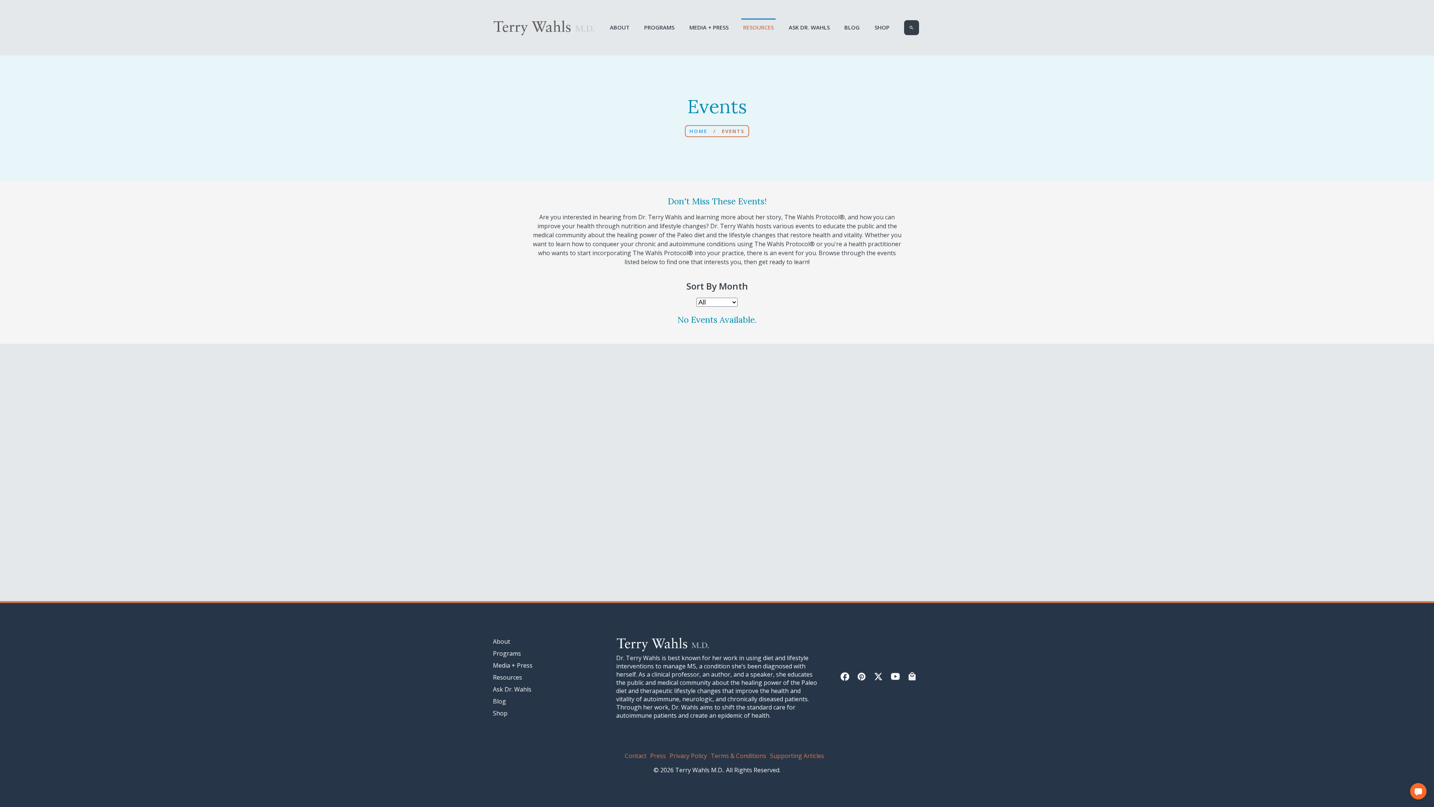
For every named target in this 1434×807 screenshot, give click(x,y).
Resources (758, 27)
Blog (852, 27)
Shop (882, 27)
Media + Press (709, 27)
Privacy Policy (688, 756)
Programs (659, 27)
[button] (1418, 791)
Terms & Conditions (738, 756)
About (620, 27)
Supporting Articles (797, 756)
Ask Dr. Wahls (809, 27)
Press (658, 756)
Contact (635, 756)
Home (698, 131)
